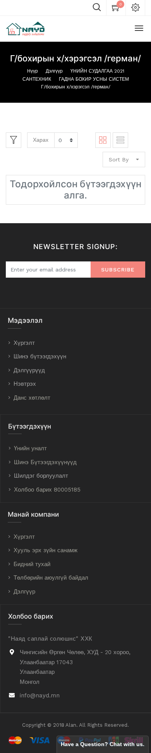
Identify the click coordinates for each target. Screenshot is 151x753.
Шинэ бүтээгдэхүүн (40, 356)
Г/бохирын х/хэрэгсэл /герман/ (75, 87)
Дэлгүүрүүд (29, 370)
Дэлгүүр (54, 71)
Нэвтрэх (25, 383)
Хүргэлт (24, 342)
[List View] (120, 140)
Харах (40, 140)
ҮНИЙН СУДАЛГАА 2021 (97, 71)
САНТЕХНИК (36, 79)
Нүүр (32, 71)
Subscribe (118, 269)
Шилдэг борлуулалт (41, 475)
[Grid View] (103, 140)
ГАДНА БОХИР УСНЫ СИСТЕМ (94, 79)
